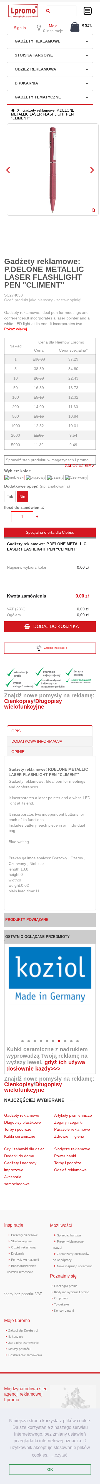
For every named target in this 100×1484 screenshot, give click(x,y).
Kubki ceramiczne (19, 1136)
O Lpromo (60, 1298)
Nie (22, 496)
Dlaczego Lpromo (65, 1286)
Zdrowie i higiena (69, 1136)
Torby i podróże (17, 1129)
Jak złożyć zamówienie (23, 1342)
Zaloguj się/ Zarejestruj (23, 1330)
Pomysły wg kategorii (25, 1259)
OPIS (16, 731)
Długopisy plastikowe (22, 1122)
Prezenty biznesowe (24, 1235)
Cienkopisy (19, 701)
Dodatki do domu (19, 1156)
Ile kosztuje (15, 1336)
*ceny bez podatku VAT (23, 1294)
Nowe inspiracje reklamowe (74, 1266)
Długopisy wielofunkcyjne (33, 704)
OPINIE (17, 751)
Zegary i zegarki (69, 1122)
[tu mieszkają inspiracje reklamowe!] (23, 6)
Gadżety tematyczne (38, 97)
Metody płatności (19, 1349)
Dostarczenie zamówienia (25, 1355)
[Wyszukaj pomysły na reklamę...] (48, 9)
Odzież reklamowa (35, 69)
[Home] (12, 110)
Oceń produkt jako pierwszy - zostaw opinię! (42, 300)
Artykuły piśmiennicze (73, 1115)
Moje (53, 25)
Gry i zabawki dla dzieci (24, 1149)
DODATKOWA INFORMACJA (36, 741)
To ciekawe (61, 1304)
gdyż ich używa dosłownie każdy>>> (45, 1065)
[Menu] (88, 11)
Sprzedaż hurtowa (69, 1235)
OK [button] (50, 1469)
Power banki (65, 1156)
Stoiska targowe (34, 55)
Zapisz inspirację (55, 647)
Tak (10, 496)
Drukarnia (26, 83)
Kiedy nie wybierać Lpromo (71, 1292)
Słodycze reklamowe (72, 1149)
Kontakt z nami (63, 1310)
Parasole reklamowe (72, 1129)
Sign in (20, 27)
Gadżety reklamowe (37, 41)
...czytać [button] (59, 1455)
